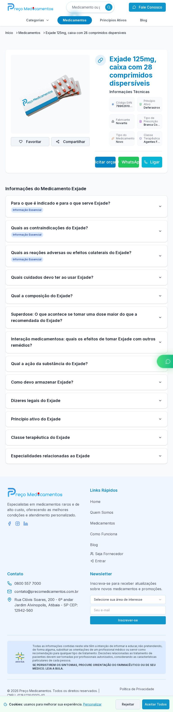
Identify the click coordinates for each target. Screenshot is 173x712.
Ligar (155, 162)
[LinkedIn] (25, 523)
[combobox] (128, 599)
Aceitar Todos (156, 704)
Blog (94, 544)
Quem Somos (101, 512)
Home (95, 501)
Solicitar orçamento (105, 162)
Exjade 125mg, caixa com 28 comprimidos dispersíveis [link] (86, 33)
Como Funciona (103, 534)
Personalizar (92, 704)
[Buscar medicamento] (108, 7)
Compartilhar (74, 141)
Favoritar (33, 141)
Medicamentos (29, 33)
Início (9, 33)
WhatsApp (130, 162)
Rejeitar (128, 704)
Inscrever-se (128, 620)
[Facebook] (9, 523)
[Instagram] (17, 523)
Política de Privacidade (137, 689)
